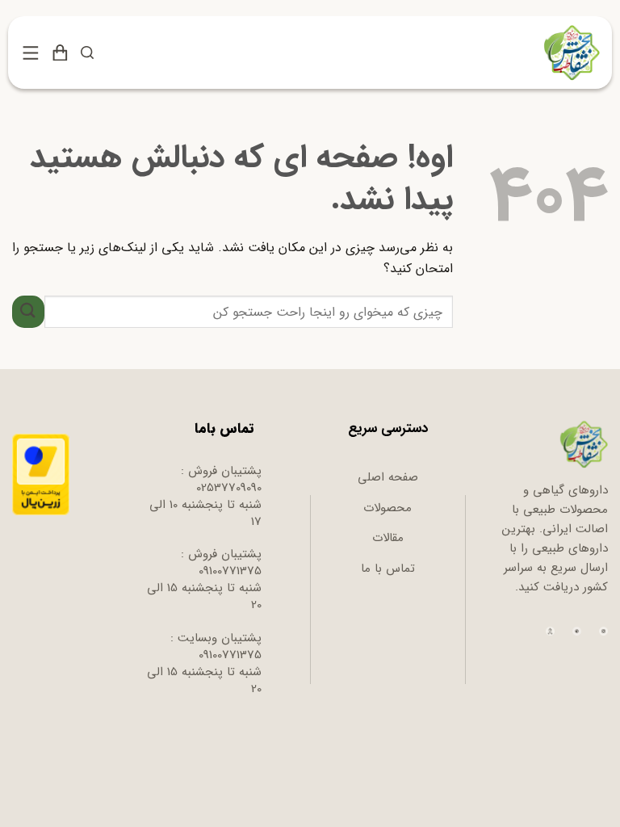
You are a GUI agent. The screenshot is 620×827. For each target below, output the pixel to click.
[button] (87, 53)
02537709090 (229, 487)
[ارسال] (28, 311)
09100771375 (230, 571)
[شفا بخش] (569, 52)
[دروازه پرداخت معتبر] (40, 474)
